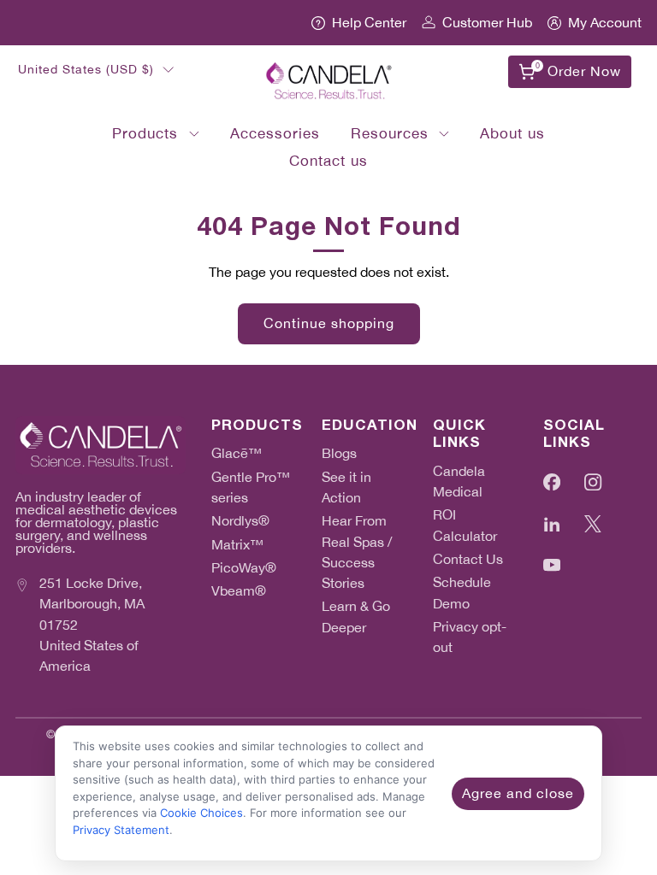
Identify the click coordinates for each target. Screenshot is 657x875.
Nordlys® (240, 521)
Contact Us (468, 559)
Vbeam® (238, 591)
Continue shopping (328, 323)
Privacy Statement (121, 830)
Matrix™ (237, 545)
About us (512, 133)
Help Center (369, 23)
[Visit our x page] (593, 523)
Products (145, 133)
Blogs (339, 453)
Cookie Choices (201, 812)
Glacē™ (236, 453)
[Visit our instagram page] (593, 482)
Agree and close (518, 793)
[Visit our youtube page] (552, 565)
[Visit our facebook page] (552, 482)
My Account (605, 23)
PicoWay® (243, 568)
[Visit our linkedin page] (552, 523)
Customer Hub (487, 23)
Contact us (328, 160)
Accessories (275, 133)
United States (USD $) (86, 69)
